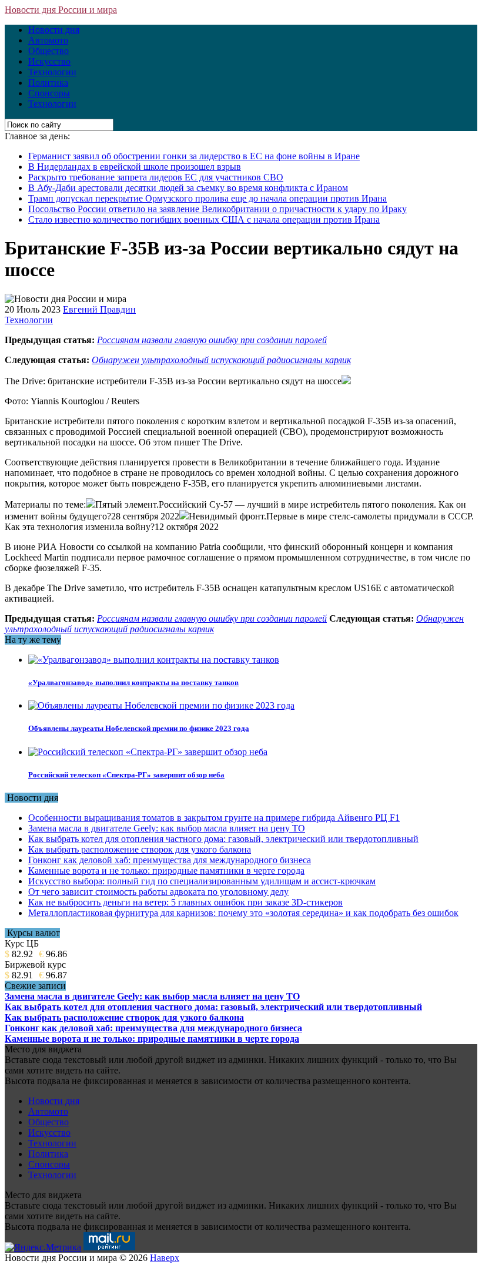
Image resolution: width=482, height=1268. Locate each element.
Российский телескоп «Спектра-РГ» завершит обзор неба (126, 774)
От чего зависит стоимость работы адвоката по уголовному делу (158, 892)
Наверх (164, 1258)
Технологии (52, 72)
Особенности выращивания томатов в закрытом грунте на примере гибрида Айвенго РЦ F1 (214, 818)
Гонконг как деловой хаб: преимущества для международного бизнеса (169, 860)
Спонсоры (49, 93)
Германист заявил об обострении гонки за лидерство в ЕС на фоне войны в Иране (194, 156)
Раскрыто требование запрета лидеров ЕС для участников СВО (155, 177)
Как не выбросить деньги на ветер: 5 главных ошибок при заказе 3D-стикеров (185, 902)
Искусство (49, 61)
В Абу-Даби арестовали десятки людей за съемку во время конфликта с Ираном (188, 188)
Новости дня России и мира (61, 10)
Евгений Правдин (99, 309)
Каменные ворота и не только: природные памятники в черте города (166, 870)
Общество (48, 51)
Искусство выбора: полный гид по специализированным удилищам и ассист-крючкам (202, 881)
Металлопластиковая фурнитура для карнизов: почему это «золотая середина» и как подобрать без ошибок (243, 913)
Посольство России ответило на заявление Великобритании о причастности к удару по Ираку (217, 209)
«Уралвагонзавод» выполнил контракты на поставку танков (133, 682)
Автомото (48, 40)
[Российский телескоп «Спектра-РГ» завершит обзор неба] (147, 752)
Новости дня (53, 30)
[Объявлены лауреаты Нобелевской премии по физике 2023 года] (161, 705)
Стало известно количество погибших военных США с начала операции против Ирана (204, 219)
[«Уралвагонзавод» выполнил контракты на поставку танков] (153, 660)
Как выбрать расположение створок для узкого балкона (139, 849)
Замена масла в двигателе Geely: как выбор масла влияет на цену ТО (166, 828)
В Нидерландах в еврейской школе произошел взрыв (134, 167)
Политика (48, 83)
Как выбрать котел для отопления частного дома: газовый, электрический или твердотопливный (223, 839)
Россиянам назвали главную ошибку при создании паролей (212, 340)
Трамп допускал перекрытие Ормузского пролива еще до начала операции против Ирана (207, 198)
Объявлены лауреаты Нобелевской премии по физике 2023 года (138, 728)
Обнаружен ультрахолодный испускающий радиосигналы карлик (221, 360)
